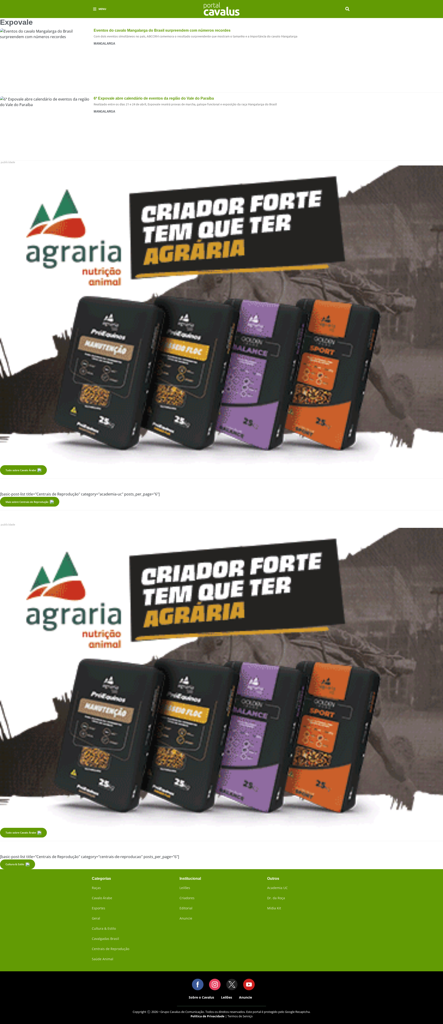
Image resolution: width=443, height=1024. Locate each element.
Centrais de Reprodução (110, 949)
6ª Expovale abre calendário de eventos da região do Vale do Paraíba (154, 98)
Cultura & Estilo (15, 864)
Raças (96, 888)
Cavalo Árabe (102, 898)
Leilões (185, 888)
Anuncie (186, 918)
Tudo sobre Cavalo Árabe (21, 470)
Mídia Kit (274, 908)
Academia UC (277, 888)
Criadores (187, 898)
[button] (347, 9)
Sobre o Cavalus (201, 997)
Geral (96, 918)
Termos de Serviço (240, 1016)
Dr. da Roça (276, 898)
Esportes (98, 908)
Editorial (186, 908)
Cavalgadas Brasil (105, 938)
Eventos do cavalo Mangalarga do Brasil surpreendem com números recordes (162, 30)
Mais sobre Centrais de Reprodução (27, 502)
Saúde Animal (102, 959)
